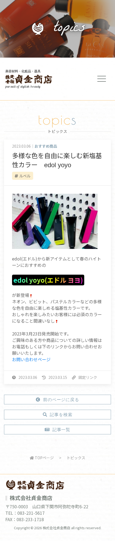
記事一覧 (61, 430)
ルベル (24, 175)
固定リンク (87, 377)
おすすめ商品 (45, 146)
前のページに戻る (61, 400)
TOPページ (44, 457)
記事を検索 (61, 415)
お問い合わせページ (31, 359)
